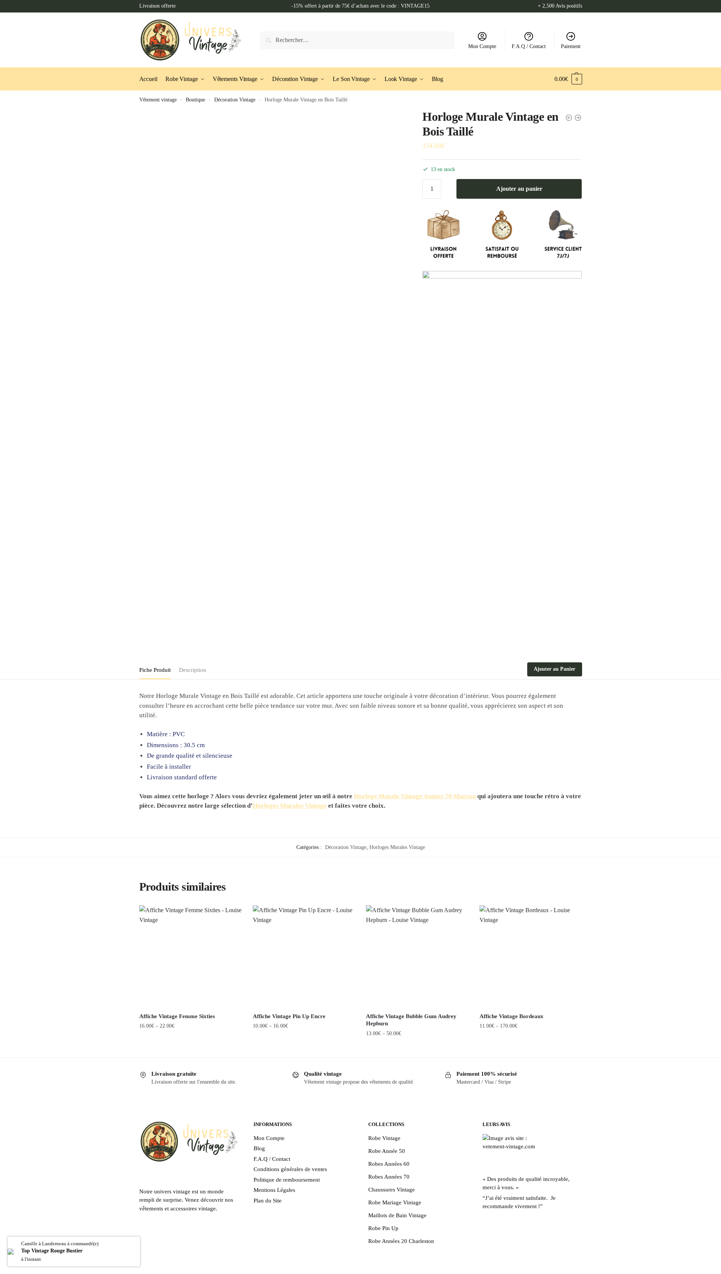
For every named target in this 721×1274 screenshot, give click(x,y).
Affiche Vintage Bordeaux (511, 1016)
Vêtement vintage (158, 100)
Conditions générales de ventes (290, 1169)
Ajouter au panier (519, 188)
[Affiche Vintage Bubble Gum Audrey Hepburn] (417, 956)
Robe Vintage (384, 1138)
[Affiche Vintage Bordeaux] (531, 956)
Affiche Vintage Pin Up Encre (289, 1016)
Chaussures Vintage (391, 1190)
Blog (259, 1148)
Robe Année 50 (386, 1151)
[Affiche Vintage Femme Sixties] (190, 956)
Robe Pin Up (383, 1228)
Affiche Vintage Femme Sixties (177, 1016)
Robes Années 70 (389, 1177)
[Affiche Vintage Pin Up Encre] (304, 956)
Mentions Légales (274, 1190)
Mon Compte (482, 46)
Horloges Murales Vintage (290, 805)
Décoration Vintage (234, 100)
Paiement (571, 46)
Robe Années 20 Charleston (401, 1241)
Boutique (195, 100)
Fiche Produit (155, 670)
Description (192, 670)
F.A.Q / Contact (529, 46)
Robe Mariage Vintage (394, 1202)
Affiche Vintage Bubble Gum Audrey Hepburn (411, 1020)
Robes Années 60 (389, 1164)
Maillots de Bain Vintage (397, 1215)
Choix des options (190, 1048)
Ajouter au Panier (554, 669)
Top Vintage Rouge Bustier (52, 1251)
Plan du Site (268, 1201)
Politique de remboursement (287, 1180)
